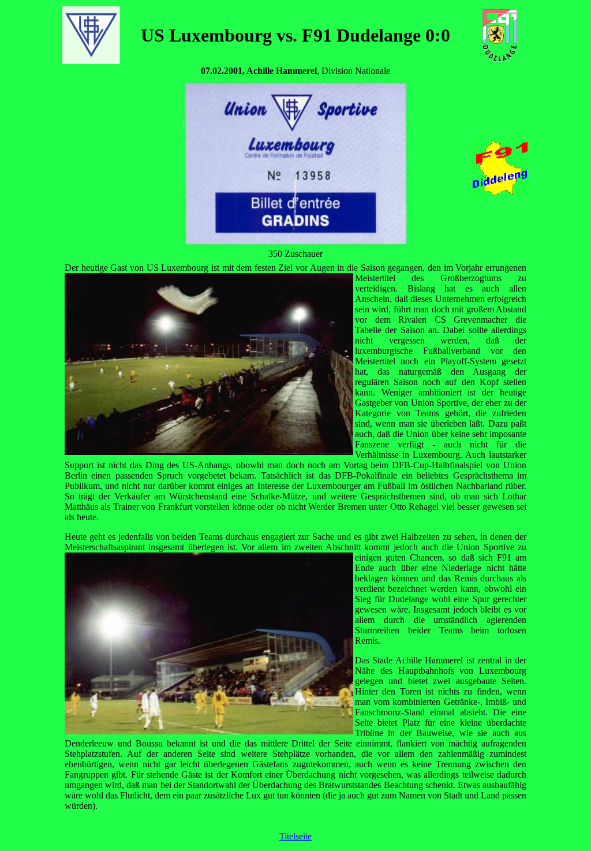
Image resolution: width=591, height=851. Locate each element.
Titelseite (295, 836)
